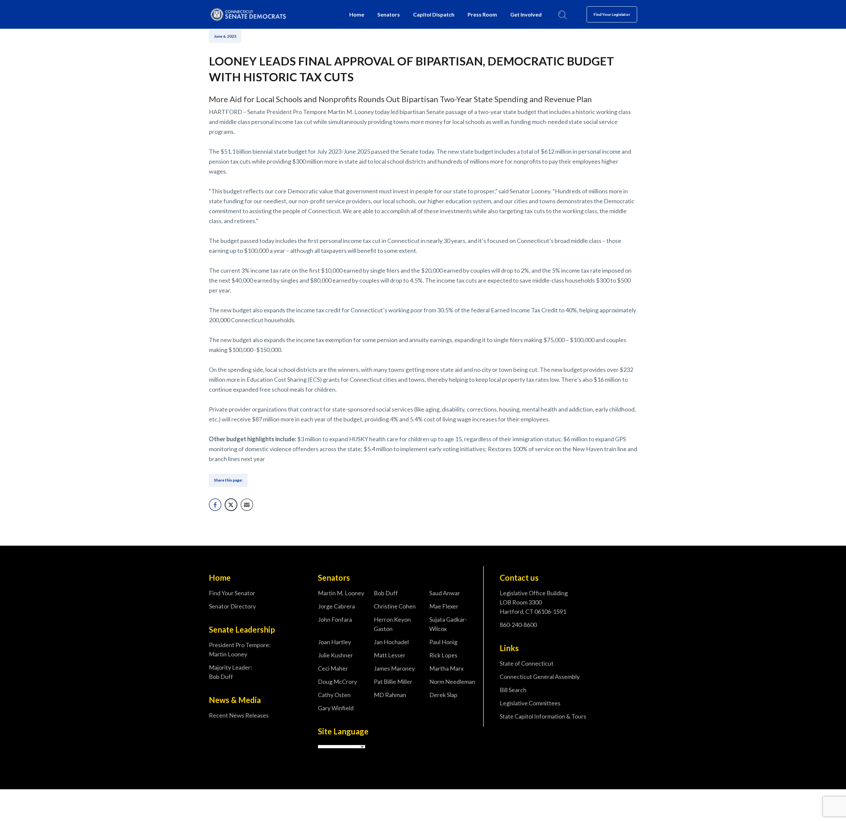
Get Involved (526, 14)
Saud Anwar (444, 593)
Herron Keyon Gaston (392, 624)
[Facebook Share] (215, 504)
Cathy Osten (334, 694)
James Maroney (394, 668)
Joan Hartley (334, 641)
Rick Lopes (443, 655)
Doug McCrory (337, 681)
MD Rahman (390, 694)
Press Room (482, 14)
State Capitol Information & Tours (543, 716)
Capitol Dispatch (433, 14)
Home (356, 14)
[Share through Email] (247, 504)
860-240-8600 (518, 624)
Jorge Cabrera (336, 606)
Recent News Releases (239, 715)
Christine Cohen (395, 606)
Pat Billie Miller (393, 681)
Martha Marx (446, 668)
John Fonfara (335, 619)
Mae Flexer (443, 606)
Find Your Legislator (612, 14)
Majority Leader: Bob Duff (230, 672)
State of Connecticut (527, 663)
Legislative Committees (530, 703)
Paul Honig (443, 641)
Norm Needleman (452, 681)
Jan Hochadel (391, 641)
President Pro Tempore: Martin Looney (240, 649)
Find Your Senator (232, 593)
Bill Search (513, 689)
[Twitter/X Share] (231, 504)
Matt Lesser (389, 655)
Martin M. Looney (341, 593)
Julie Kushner (335, 655)
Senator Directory (232, 606)
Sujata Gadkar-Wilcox (448, 624)
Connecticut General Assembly (540, 676)
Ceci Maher (333, 668)
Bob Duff (386, 593)
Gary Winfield (336, 708)
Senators (388, 14)
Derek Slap (443, 694)
